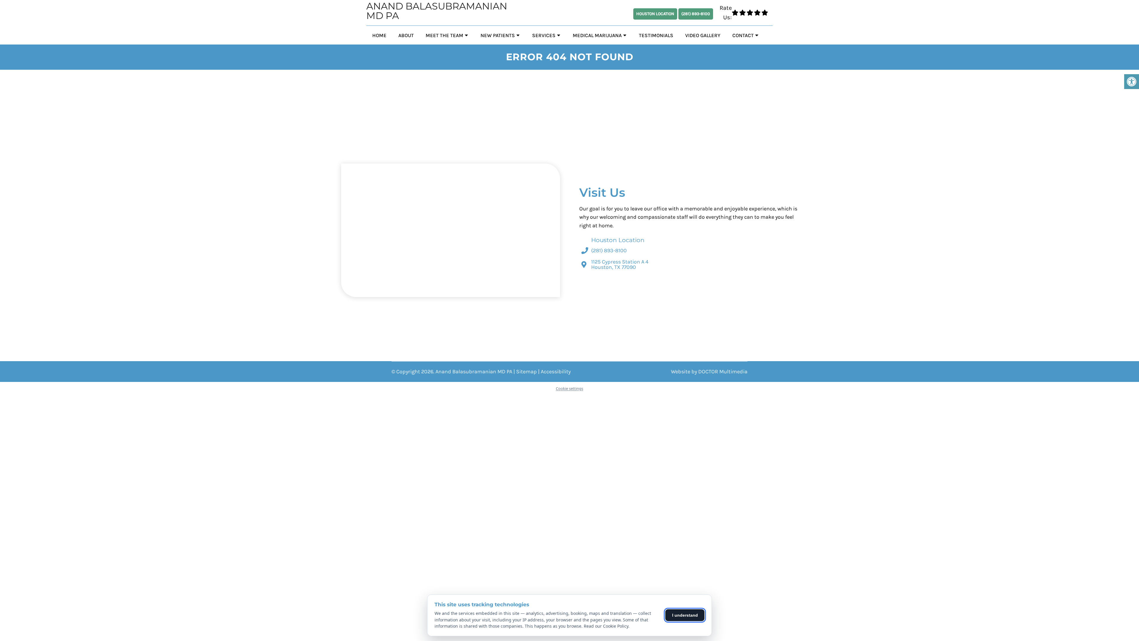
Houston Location (655, 13)
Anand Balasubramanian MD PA (436, 10)
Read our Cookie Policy (606, 626)
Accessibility (556, 371)
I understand (685, 615)
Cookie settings (569, 388)
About (406, 35)
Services (544, 35)
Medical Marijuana (597, 35)
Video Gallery (702, 35)
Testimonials (656, 35)
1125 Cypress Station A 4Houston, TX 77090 (619, 264)
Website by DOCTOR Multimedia (709, 371)
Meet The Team (444, 35)
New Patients (498, 35)
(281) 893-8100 (695, 13)
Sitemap (526, 371)
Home (379, 35)
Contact (743, 35)
